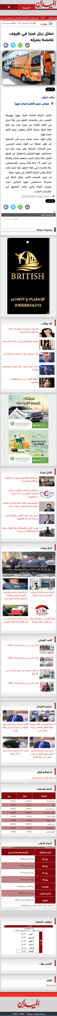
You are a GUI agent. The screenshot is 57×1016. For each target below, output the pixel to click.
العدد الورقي (45, 639)
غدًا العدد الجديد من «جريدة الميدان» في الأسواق (22, 671)
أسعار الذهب (45, 842)
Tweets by (51, 985)
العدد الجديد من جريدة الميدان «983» (23, 682)
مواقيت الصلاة (44, 921)
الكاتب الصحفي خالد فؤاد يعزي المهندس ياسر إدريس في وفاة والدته (15, 727)
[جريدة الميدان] (28, 277)
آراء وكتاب (46, 323)
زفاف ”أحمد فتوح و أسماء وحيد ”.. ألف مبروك (15, 751)
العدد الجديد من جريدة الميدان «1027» (22, 645)
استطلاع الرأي (44, 771)
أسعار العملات (44, 788)
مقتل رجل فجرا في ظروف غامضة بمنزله (35, 196)
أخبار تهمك (46, 547)
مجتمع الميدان (44, 706)
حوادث (43, 23)
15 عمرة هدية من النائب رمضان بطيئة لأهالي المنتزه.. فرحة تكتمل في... (42, 727)
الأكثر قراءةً (46, 472)
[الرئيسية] (26, 7)
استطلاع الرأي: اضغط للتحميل (43, 777)
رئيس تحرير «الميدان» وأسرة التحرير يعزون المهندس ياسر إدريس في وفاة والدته (42, 753)
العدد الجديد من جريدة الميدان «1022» (22, 657)
